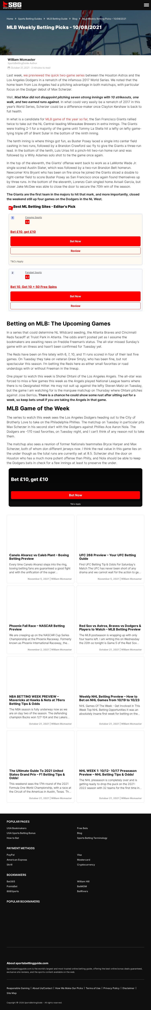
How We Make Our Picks (69, 988)
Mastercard (83, 859)
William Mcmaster (21, 59)
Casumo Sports (33, 217)
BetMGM (82, 886)
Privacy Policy (111, 988)
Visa (79, 854)
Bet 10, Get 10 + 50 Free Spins (33, 287)
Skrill (9, 864)
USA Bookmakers (16, 828)
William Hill (83, 881)
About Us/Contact (42, 988)
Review (75, 250)
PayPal (11, 854)
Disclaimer (128, 988)
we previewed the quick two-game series (54, 75)
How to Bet (13, 837)
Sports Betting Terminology (92, 837)
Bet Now (75, 241)
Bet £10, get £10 (23, 232)
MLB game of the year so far (66, 119)
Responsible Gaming (18, 988)
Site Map (12, 993)
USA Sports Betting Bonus (21, 833)
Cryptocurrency (86, 864)
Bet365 (11, 881)
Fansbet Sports (33, 272)
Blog (79, 833)
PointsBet (12, 886)
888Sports (13, 891)
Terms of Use (93, 988)
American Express (17, 859)
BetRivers (82, 891)
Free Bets (82, 828)
